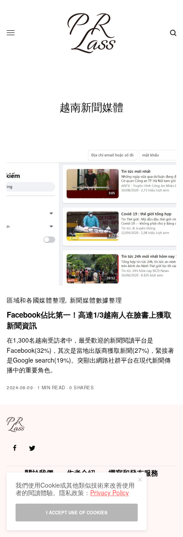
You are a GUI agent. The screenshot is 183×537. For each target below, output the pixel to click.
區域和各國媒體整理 (36, 299)
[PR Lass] (91, 33)
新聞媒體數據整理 (96, 299)
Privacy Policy (109, 492)
